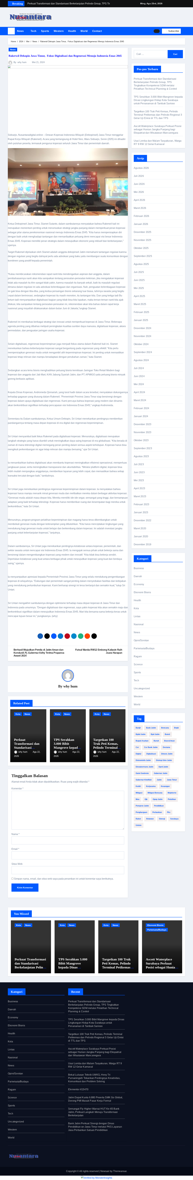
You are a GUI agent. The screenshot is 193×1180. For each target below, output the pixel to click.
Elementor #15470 (78, 1089)
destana (166, 747)
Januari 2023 (141, 512)
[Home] (11, 31)
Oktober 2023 (141, 440)
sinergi (162, 819)
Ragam (138, 656)
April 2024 (139, 392)
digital (138, 754)
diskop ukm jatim (164, 760)
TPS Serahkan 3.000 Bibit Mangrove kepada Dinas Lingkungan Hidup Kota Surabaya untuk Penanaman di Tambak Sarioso (158, 100)
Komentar (17, 788)
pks (168, 812)
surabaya (174, 819)
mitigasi (139, 793)
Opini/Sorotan (141, 640)
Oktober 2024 (141, 344)
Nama (15, 834)
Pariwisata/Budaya (144, 648)
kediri (138, 786)
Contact (97, 31)
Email (15, 849)
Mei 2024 (139, 384)
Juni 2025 (139, 280)
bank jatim (151, 728)
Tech (33, 31)
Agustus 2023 (141, 456)
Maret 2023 (140, 496)
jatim (159, 780)
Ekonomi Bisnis (142, 592)
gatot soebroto (142, 773)
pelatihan (172, 799)
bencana (165, 728)
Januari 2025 (141, 320)
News (20, 31)
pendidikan (159, 806)
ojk (146, 799)
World (84, 31)
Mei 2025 (139, 288)
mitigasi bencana (155, 793)
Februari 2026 (141, 216)
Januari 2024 (141, 416)
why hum (22, 62)
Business (139, 568)
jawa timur (172, 780)
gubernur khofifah (144, 780)
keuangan (165, 786)
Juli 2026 (139, 176)
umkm (138, 825)
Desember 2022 (142, 520)
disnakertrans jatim (144, 767)
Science (138, 664)
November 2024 (142, 336)
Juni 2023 (139, 472)
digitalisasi (151, 754)
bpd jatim (155, 734)
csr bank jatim (151, 747)
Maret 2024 (140, 400)
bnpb (176, 728)
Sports (45, 31)
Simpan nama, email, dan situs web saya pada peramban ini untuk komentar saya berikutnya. (64, 878)
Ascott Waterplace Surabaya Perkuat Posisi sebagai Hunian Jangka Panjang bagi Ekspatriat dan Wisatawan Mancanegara (157, 129)
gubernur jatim (160, 773)
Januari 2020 (141, 536)
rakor (138, 819)
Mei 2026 (139, 192)
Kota (18, 714)
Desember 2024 (142, 328)
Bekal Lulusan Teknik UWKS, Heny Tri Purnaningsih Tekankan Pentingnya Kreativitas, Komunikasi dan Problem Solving (94, 1078)
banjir (138, 728)
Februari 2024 (141, 408)
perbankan (157, 812)
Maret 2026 (140, 208)
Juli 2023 (139, 464)
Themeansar (120, 1171)
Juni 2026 (139, 184)
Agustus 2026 (141, 168)
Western (59, 31)
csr (137, 747)
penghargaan (141, 812)
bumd (167, 734)
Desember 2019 (142, 544)
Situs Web (16, 864)
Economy (139, 584)
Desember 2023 (142, 424)
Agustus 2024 (141, 360)
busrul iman (169, 741)
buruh (156, 741)
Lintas (137, 616)
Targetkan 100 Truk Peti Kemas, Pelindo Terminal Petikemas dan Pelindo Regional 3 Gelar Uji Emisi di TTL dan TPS (158, 114)
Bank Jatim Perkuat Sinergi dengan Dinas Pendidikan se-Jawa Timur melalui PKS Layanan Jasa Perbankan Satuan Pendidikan (95, 1126)
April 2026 (139, 200)
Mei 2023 (139, 480)
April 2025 (139, 296)
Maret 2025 (140, 304)
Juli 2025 (139, 272)
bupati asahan (142, 741)
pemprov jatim (142, 806)
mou (137, 799)
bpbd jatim (141, 734)
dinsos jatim (166, 754)
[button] (184, 31)
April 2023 (139, 488)
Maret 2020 (140, 528)
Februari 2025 (141, 312)
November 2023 (142, 432)
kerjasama (151, 786)
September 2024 (143, 352)
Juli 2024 (139, 368)
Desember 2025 (142, 232)
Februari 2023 (141, 504)
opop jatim (158, 799)
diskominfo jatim (143, 760)
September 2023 (143, 448)
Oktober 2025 (141, 248)
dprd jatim (163, 767)
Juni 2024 (139, 376)
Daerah (138, 576)
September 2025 (143, 256)
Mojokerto (172, 793)
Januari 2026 (141, 224)
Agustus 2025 (141, 264)
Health (72, 31)
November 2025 (142, 240)
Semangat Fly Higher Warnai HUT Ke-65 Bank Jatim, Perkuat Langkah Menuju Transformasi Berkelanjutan (93, 1112)
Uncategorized (142, 688)
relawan (150, 819)
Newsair (104, 1171)
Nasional (139, 624)
